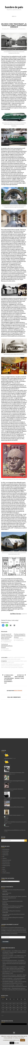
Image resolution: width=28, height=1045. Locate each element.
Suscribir (5, 941)
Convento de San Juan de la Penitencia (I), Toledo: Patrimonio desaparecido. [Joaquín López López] (14, 963)
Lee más (16, 1042)
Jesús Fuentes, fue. (6, 893)
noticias (4, 871)
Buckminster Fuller (19, 661)
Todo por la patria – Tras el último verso (11, 951)
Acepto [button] (22, 1040)
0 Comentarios (22, 28)
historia (12, 659)
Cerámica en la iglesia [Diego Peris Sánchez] (12, 917)
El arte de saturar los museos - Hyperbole (12, 975)
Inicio (3, 867)
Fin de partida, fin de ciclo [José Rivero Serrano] (13, 889)
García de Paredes (9, 665)
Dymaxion (10, 664)
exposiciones (7, 659)
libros (3, 869)
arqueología (5, 853)
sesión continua (6, 872)
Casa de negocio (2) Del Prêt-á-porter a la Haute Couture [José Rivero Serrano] (6, 636)
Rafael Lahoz (20, 667)
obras (15, 659)
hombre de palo (14, 7)
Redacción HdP (14, 28)
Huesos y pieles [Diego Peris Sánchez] (11, 911)
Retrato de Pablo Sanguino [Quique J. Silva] (19, 677)
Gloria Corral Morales (7, 978)
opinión (18, 659)
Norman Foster (7, 667)
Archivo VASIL (5, 851)
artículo (3, 659)
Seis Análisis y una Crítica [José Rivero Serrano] (13, 914)
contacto (4, 858)
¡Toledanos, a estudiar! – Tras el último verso (12, 955)
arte (3, 856)
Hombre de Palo (6, 865)
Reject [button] (12, 1042)
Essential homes (16, 664)
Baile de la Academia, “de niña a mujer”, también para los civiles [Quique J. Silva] (14, 952)
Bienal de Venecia (11, 661)
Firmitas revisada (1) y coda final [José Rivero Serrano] (19, 635)
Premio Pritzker (14, 667)
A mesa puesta (5, 849)
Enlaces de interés (6, 860)
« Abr (2, 1015)
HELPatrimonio (6, 862)
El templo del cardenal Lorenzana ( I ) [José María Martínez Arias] (14, 957)
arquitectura (11, 657)
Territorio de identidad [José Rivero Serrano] (6, 646)
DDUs (7, 664)
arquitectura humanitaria (19, 657)
